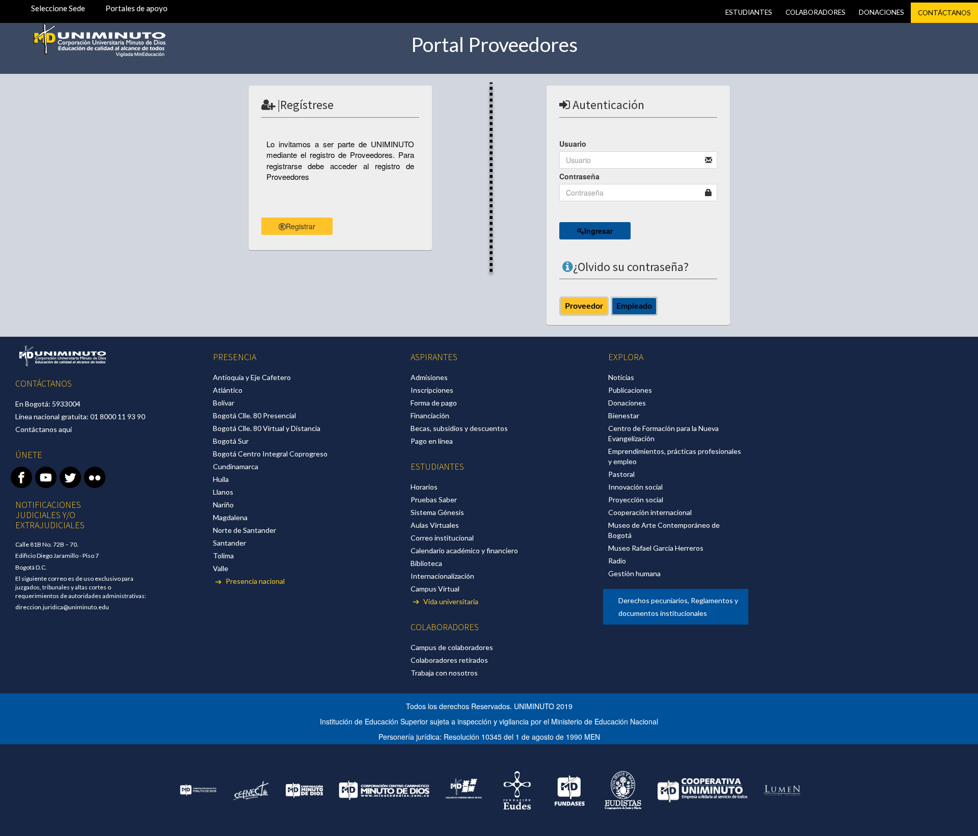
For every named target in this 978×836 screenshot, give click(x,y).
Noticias (621, 377)
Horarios (424, 486)
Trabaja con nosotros (444, 672)
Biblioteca (426, 563)
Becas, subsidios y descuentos (459, 428)
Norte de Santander (244, 530)
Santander (229, 542)
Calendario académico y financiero (464, 550)
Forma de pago (434, 402)
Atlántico (227, 390)
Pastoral (621, 474)
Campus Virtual (435, 588)
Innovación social (635, 486)
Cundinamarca (235, 466)
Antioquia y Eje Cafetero (252, 377)
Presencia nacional (254, 581)
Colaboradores (815, 12)
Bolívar (223, 402)
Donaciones (881, 12)
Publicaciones (630, 390)
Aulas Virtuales (435, 525)
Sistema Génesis (437, 512)
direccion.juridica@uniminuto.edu (62, 607)
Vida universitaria (450, 601)
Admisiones (429, 377)
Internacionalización (442, 576)
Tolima (223, 555)
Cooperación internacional (650, 512)
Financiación (430, 415)
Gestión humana (634, 573)
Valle (220, 568)
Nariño (223, 504)
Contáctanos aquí (43, 429)
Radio (617, 560)
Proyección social (635, 499)
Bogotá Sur (231, 441)
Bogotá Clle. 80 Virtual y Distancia (266, 428)
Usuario (572, 144)
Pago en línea (432, 441)
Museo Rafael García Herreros (655, 548)
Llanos (223, 492)
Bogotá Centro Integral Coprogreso (270, 453)
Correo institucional (442, 537)
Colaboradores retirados (449, 660)
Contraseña (579, 176)
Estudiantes (748, 12)
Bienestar (623, 415)
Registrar (300, 226)
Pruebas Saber (434, 499)
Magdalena (230, 517)
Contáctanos (944, 13)
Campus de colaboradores (452, 647)
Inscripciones (432, 390)
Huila (221, 479)
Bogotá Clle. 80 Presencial (254, 415)
